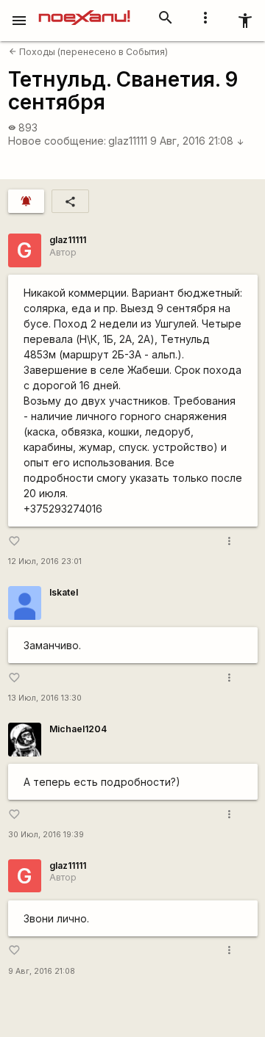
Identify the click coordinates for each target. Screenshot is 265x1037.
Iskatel (63, 592)
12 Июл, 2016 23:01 (45, 561)
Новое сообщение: (57, 140)
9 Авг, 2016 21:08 (197, 140)
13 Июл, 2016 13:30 (45, 698)
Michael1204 (78, 728)
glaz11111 (127, 140)
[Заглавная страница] (84, 10)
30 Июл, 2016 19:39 (46, 834)
